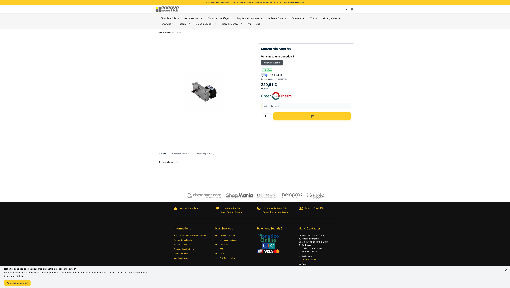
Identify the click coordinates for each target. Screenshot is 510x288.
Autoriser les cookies (17, 283)
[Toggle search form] (341, 9)
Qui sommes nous (226, 235)
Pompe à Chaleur (203, 24)
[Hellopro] (292, 196)
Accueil (159, 32)
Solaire (182, 24)
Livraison (223, 244)
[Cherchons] (204, 196)
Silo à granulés (329, 18)
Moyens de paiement (228, 240)
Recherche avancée (182, 244)
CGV (221, 253)
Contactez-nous (181, 253)
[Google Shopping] (315, 196)
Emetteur (296, 18)
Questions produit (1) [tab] (205, 153)
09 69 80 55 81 (297, 2)
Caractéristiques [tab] (180, 153)
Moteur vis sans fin (173, 32)
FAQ (249, 24)
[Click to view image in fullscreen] (204, 91)
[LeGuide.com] (267, 196)
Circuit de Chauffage (218, 18)
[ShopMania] (239, 196)
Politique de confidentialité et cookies (190, 235)
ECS (312, 18)
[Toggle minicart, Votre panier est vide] (351, 9)
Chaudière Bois (168, 18)
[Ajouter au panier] (312, 116)
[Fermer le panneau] (506, 270)
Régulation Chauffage (248, 18)
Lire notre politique (13, 276)
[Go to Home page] (169, 9)
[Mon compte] (346, 9)
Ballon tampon (191, 18)
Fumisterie (166, 24)
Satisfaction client (226, 258)
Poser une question (271, 63)
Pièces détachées (229, 24)
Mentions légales (181, 258)
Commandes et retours (184, 249)
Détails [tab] (162, 153)
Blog (258, 24)
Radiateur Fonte (275, 18)
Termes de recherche (183, 240)
